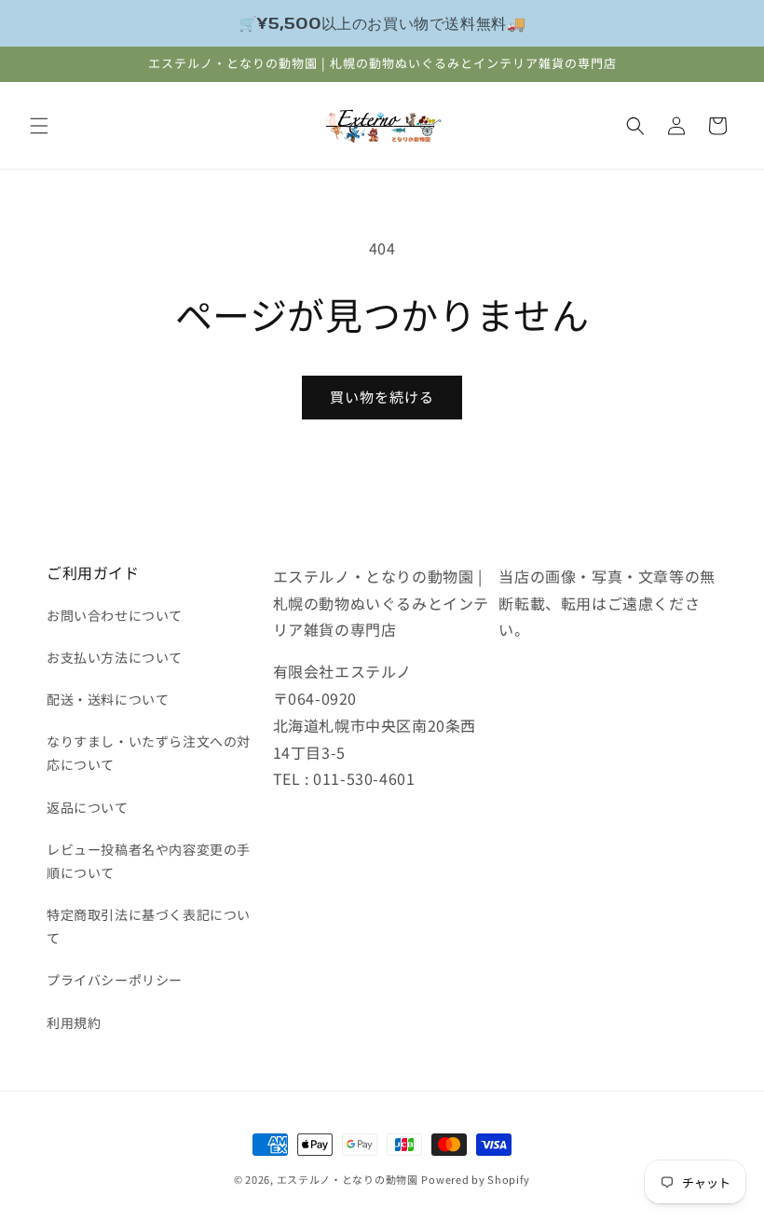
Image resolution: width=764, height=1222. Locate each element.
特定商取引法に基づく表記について (149, 926)
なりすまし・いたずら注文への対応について (149, 753)
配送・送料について (108, 699)
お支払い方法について (115, 657)
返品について (88, 807)
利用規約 (74, 1022)
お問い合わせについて (115, 615)
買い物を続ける (382, 396)
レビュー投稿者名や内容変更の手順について (149, 861)
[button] (39, 125)
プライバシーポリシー (115, 979)
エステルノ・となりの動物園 (347, 1179)
